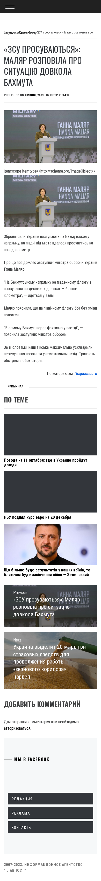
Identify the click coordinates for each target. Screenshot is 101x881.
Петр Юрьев (59, 95)
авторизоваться (17, 728)
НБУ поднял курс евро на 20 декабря (37, 517)
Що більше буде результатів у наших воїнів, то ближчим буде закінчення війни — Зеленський (47, 572)
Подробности (86, 373)
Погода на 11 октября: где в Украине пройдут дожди (45, 462)
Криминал (16, 386)
